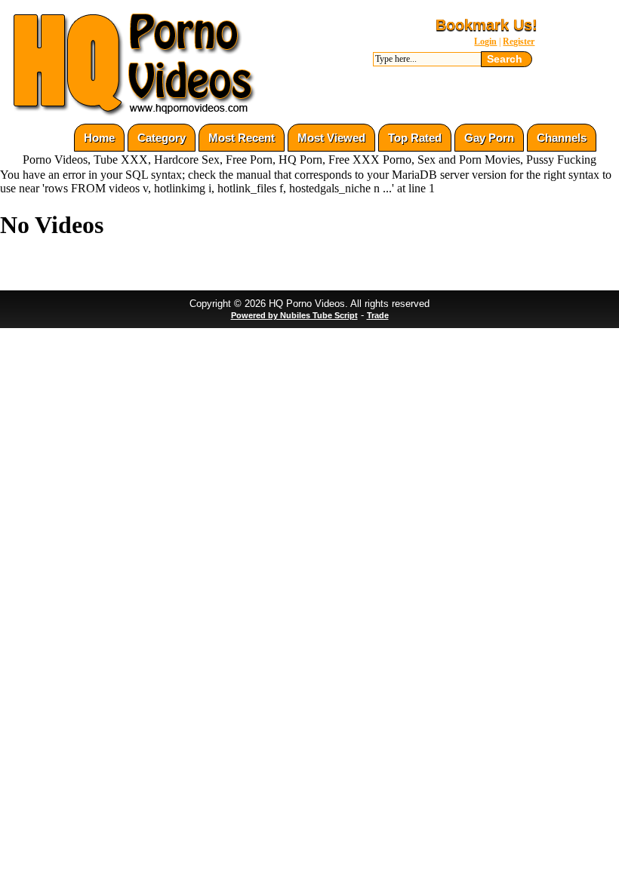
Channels (562, 137)
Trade (378, 315)
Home (99, 137)
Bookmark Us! (486, 25)
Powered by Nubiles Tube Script (294, 315)
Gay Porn (489, 137)
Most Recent (241, 137)
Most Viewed (331, 137)
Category (161, 137)
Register (518, 41)
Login (485, 41)
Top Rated (415, 137)
